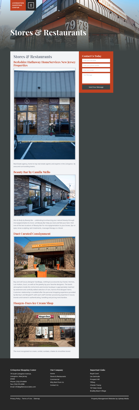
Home (52, 373)
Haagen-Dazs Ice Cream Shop (33, 303)
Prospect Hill (95, 379)
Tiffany (92, 382)
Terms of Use (27, 398)
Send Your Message (96, 87)
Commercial (54, 379)
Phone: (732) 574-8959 (18, 381)
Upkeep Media (123, 398)
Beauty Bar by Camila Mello (32, 172)
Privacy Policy (15, 398)
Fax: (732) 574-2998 (17, 384)
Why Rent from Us (57, 382)
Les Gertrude (95, 376)
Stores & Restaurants (58, 376)
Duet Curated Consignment (32, 233)
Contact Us (54, 385)
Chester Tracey (95, 385)
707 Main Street (96, 388)
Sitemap (37, 398)
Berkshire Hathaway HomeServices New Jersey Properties (45, 63)
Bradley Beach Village (98, 391)
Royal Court (94, 373)
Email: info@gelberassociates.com (23, 387)
